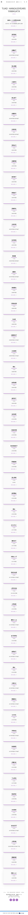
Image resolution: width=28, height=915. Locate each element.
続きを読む (13, 26)
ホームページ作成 (17, 896)
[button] (1, 2)
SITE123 (12, 896)
